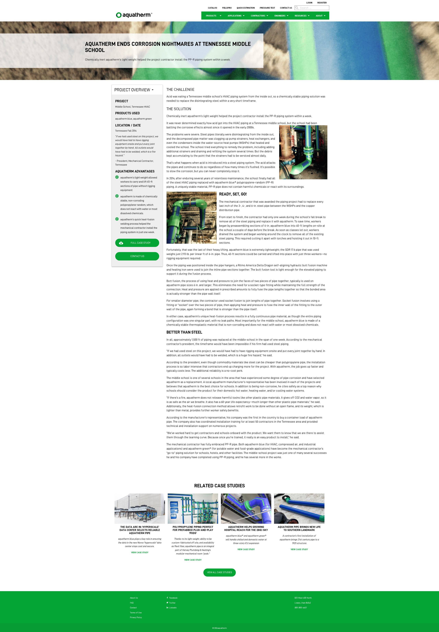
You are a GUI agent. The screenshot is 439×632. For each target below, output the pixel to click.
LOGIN (309, 2)
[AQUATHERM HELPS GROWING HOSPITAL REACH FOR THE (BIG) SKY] (246, 509)
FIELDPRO (227, 8)
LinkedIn (172, 607)
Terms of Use (136, 612)
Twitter (171, 603)
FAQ (131, 603)
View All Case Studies (219, 572)
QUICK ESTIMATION (246, 8)
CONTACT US (286, 8)
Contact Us (137, 256)
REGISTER (322, 2)
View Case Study (139, 552)
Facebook (172, 598)
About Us (134, 598)
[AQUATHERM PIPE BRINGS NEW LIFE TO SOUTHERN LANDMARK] (299, 509)
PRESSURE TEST (267, 8)
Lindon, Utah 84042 (303, 603)
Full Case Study (134, 243)
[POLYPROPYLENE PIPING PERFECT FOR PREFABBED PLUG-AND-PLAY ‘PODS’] (193, 509)
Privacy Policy (136, 617)
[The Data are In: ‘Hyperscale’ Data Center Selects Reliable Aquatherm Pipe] (140, 509)
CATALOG (212, 8)
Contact (133, 607)
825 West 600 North (303, 598)
